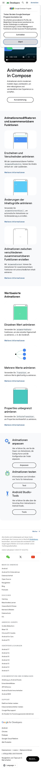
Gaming (5, 599)
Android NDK (6, 694)
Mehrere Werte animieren (19, 367)
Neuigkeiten (6, 583)
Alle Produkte (6, 742)
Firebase (5, 735)
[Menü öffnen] (3, 2)
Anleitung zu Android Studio (11, 680)
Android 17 (5, 649)
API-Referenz (6, 687)
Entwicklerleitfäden (8, 683)
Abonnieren (34, 759)
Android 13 (5, 664)
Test (24, 485)
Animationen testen (24, 472)
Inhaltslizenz (34, 539)
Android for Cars (7, 637)
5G (3, 617)
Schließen (20, 35)
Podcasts (5, 590)
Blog (3, 586)
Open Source (6, 579)
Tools (24, 512)
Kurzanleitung (20, 100)
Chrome (4, 732)
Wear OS (5, 629)
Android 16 (5, 653)
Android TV (6, 640)
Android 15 (5, 656)
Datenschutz (6, 613)
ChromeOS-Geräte (8, 633)
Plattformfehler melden (10, 703)
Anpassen (24, 465)
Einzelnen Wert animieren (19, 324)
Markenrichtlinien (26, 750)
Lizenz (15, 750)
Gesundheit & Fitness (9, 606)
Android (4, 569)
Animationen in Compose (20, 72)
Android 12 (5, 667)
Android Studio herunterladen (12, 690)
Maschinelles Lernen (9, 603)
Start (20, 42)
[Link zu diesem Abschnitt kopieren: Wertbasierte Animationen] (23, 297)
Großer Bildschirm (8, 626)
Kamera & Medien (8, 610)
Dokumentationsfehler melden (12, 707)
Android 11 (5, 671)
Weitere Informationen (14, 172)
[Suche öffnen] (23, 2)
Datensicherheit (7, 576)
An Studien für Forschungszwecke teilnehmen (18, 714)
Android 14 (5, 660)
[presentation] (20, 121)
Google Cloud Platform (10, 739)
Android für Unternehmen (11, 572)
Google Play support (9, 710)
